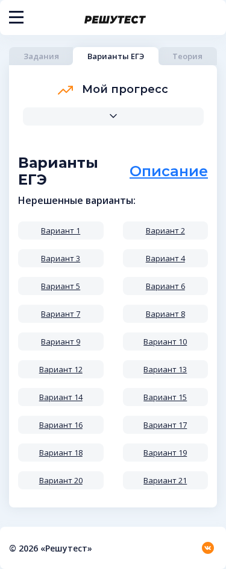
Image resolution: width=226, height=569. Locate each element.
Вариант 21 (165, 480)
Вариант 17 (165, 424)
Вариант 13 (165, 369)
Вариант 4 (165, 258)
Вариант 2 (165, 230)
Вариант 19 (165, 452)
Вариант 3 (60, 258)
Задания (41, 56)
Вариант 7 (60, 313)
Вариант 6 (165, 286)
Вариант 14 (61, 397)
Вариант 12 (61, 369)
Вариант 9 (60, 341)
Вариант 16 (61, 424)
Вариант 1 (60, 230)
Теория (187, 56)
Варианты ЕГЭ (115, 56)
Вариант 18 (61, 452)
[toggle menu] (16, 17)
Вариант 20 (61, 480)
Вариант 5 (60, 286)
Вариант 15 (165, 397)
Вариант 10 (165, 341)
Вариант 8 (165, 313)
